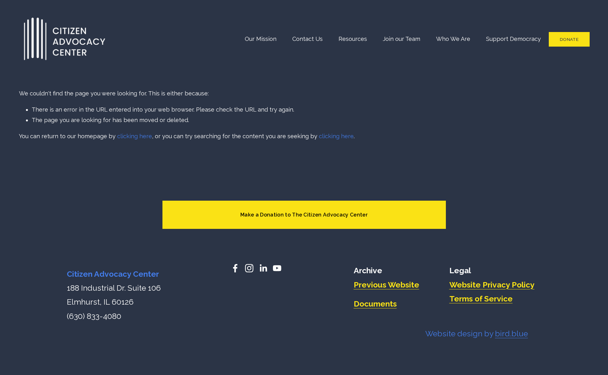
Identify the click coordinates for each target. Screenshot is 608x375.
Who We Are (453, 39)
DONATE (569, 39)
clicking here (134, 136)
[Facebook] (235, 268)
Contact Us (307, 39)
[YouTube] (277, 268)
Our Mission (260, 39)
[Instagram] (249, 268)
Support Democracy (513, 39)
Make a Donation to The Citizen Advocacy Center (304, 215)
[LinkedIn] (263, 268)
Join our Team (401, 39)
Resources (353, 39)
